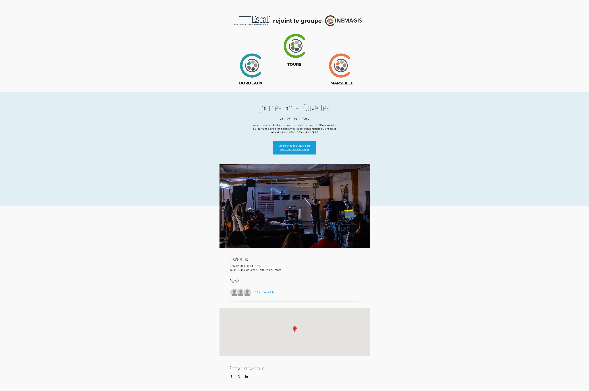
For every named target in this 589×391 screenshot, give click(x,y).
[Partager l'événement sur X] (238, 376)
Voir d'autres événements (294, 149)
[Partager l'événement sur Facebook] (231, 376)
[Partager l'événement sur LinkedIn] (246, 376)
